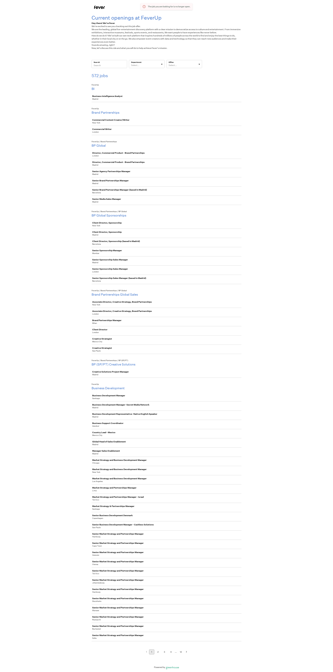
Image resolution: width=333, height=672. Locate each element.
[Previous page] (146, 652)
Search (97, 62)
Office (171, 62)
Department (136, 62)
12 (181, 652)
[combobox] (131, 65)
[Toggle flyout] (161, 64)
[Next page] (186, 652)
